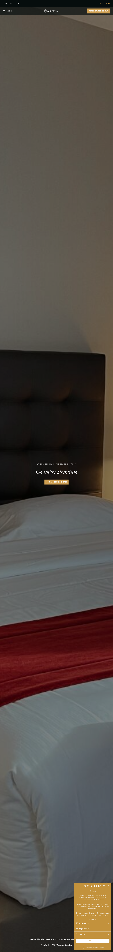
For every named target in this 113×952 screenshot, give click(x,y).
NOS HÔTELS (11, 3)
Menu (10, 11)
